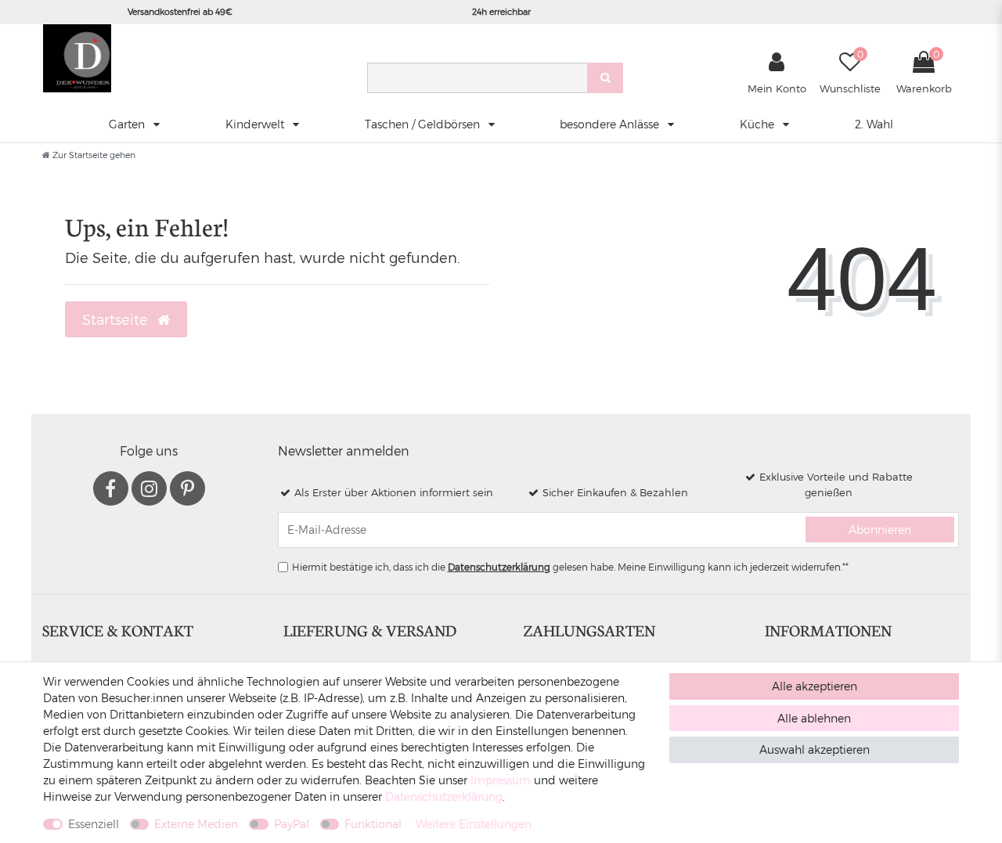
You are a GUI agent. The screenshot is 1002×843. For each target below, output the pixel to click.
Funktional (373, 823)
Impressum (500, 780)
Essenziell (93, 823)
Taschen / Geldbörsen (424, 124)
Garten (128, 124)
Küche (758, 124)
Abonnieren (880, 529)
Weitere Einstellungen (474, 823)
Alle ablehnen (814, 718)
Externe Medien (196, 823)
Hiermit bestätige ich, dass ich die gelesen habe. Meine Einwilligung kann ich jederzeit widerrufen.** (570, 566)
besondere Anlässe (611, 124)
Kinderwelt (256, 124)
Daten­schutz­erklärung (444, 796)
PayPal (291, 823)
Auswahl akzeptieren (814, 749)
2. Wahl (874, 124)
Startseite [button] (117, 319)
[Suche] (605, 78)
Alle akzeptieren (814, 686)
